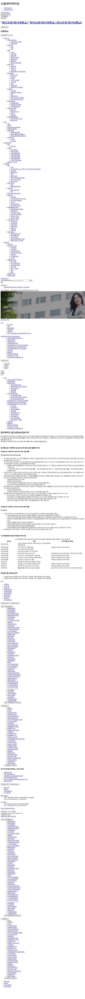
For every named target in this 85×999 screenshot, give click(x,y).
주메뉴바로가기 (8, 9)
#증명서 (14, 287)
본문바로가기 (8, 8)
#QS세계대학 (8, 287)
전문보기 (44, 441)
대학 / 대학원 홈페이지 (6, 606)
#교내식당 (26, 287)
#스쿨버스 (20, 287)
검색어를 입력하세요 (7, 280)
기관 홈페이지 (4, 706)
